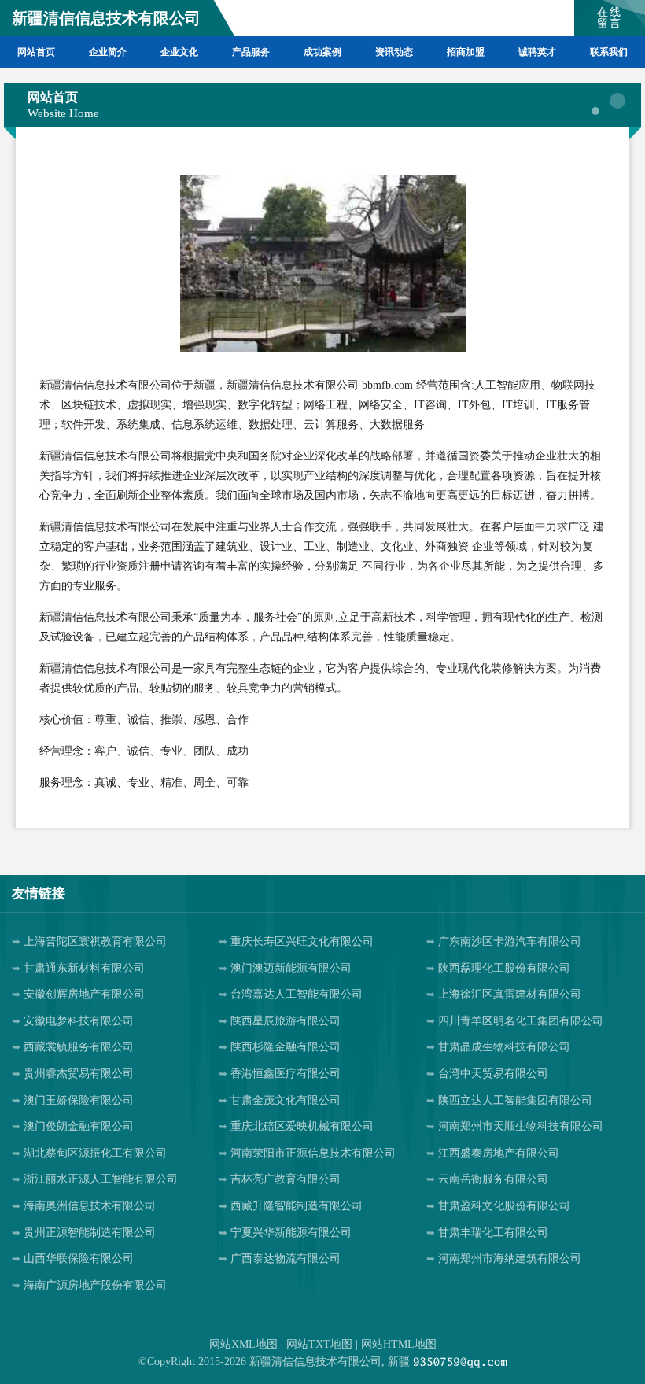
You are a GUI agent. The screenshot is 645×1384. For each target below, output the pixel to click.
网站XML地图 (243, 1344)
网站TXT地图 (319, 1344)
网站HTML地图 (399, 1344)
